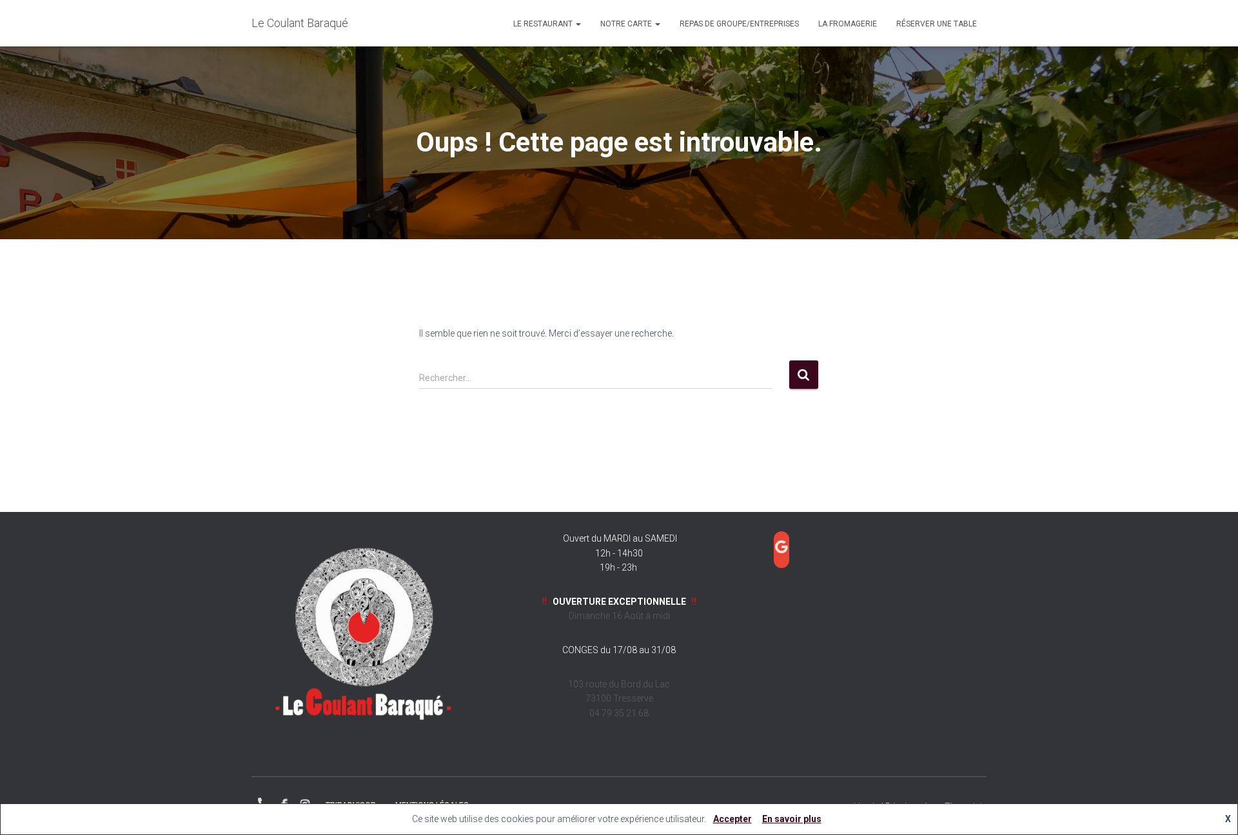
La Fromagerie (847, 23)
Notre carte (627, 23)
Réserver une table (936, 23)
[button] (578, 23)
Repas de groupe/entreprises (739, 23)
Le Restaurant (544, 23)
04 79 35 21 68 (263, 802)
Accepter (732, 819)
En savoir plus (791, 819)
